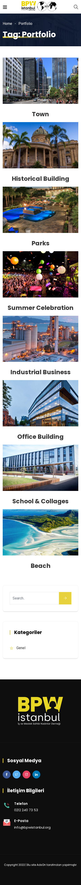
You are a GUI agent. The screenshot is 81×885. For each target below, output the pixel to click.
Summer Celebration (41, 308)
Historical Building (40, 178)
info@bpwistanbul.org (32, 827)
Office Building (40, 436)
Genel (20, 648)
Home (7, 23)
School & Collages (40, 501)
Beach (41, 566)
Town (40, 114)
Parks (41, 243)
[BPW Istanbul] (40, 7)
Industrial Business (40, 372)
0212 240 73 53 (26, 810)
